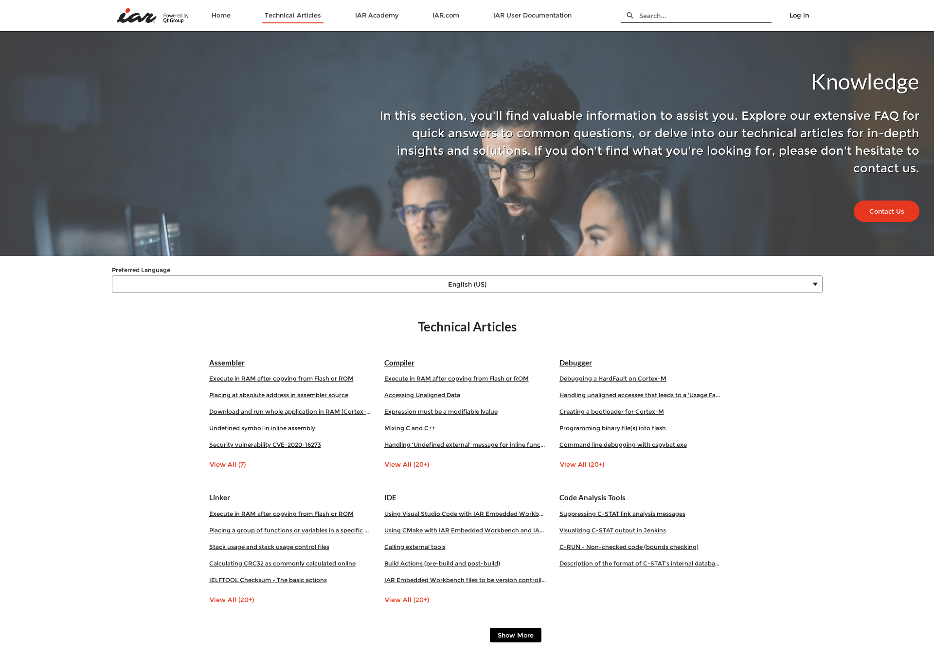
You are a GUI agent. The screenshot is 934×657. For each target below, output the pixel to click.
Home (221, 15)
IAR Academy (376, 15)
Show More (516, 635)
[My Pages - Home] (153, 15)
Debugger (575, 362)
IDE (390, 497)
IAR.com (445, 15)
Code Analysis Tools (592, 497)
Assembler (227, 362)
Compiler (399, 362)
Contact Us (886, 211)
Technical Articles (293, 15)
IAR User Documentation (532, 15)
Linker (219, 497)
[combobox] (705, 15)
